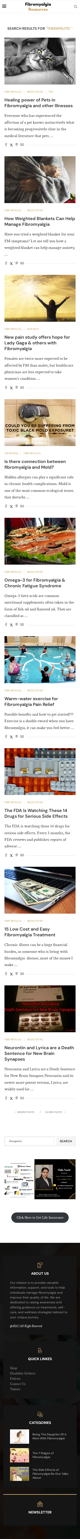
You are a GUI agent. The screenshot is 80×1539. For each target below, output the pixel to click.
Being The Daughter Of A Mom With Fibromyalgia (49, 1436)
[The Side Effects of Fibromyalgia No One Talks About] (19, 1474)
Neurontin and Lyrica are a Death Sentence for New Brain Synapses (39, 1053)
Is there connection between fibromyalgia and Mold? (35, 464)
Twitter (15, 1389)
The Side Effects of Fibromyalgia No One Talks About (50, 1474)
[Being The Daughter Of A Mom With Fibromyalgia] (19, 1436)
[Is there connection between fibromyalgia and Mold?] (40, 422)
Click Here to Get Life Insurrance (40, 1217)
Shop (13, 1368)
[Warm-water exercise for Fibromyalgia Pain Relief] (40, 659)
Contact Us (18, 1384)
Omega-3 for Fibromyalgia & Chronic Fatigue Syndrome (34, 583)
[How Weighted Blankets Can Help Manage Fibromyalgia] (40, 179)
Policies (15, 1378)
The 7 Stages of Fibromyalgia (43, 1455)
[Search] (75, 6)
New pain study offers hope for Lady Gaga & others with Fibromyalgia (37, 342)
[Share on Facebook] (6, 145)
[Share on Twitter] (11, 145)
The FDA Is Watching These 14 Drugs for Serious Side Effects (36, 813)
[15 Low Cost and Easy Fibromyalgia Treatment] (40, 890)
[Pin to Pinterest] (16, 145)
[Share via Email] (22, 145)
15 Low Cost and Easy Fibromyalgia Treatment (29, 932)
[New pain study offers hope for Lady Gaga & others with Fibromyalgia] (40, 298)
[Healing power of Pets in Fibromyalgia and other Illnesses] (40, 61)
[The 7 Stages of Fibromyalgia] (19, 1455)
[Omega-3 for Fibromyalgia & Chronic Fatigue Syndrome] (40, 541)
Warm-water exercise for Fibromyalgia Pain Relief (31, 701)
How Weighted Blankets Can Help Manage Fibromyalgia (39, 221)
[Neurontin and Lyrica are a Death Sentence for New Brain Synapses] (40, 1008)
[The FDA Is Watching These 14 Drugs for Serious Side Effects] (40, 771)
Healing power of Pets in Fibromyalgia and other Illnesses (38, 102)
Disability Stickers (22, 1373)
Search (66, 1141)
